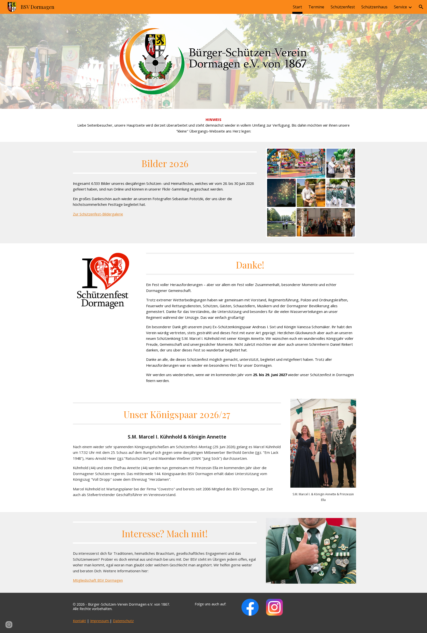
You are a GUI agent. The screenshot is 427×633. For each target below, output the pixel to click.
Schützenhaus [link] (374, 7)
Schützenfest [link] (343, 7)
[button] (421, 7)
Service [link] (400, 7)
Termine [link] (316, 7)
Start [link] (297, 7)
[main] (213, 125)
